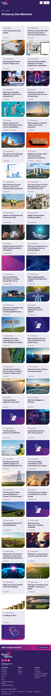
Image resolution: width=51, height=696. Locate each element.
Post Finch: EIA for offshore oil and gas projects (38, 370)
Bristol (19, 669)
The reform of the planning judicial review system (12, 155)
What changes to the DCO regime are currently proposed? (37, 125)
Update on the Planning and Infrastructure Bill (13, 216)
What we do (4, 671)
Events (3, 679)
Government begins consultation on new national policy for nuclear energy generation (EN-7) (37, 464)
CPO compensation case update (12, 32)
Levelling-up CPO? (9, 615)
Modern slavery (37, 691)
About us (3, 675)
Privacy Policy (12, 691)
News (2, 677)
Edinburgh (20, 671)
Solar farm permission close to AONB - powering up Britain (38, 587)
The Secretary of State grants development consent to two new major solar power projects (12, 495)
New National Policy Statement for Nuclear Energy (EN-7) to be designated (11, 280)
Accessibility (29, 691)
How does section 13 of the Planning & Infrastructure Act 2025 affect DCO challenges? (37, 187)
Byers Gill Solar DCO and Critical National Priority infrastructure (36, 340)
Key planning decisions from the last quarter (36, 432)
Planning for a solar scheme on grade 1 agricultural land (38, 555)
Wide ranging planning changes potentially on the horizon (37, 279)
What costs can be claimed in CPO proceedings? (13, 586)
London (19, 673)
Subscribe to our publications (41, 673)
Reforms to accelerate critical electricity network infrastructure (37, 94)
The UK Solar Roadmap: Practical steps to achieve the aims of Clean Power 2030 (12, 372)
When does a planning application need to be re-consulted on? (12, 94)
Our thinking (4, 673)
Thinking (7, 10)
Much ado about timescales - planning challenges (35, 525)
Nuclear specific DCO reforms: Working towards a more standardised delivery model (12, 126)
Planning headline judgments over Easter (11, 401)
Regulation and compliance (7, 685)
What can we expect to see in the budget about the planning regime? (37, 248)
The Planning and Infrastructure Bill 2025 (11, 432)
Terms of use (4, 691)
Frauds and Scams (21, 691)
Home (2, 10)
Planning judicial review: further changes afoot (11, 62)
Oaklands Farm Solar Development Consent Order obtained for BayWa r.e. (12, 341)
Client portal (37, 677)
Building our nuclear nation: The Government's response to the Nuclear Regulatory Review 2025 (37, 157)
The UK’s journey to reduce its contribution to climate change (37, 494)
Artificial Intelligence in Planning (36, 401)
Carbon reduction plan (6, 693)
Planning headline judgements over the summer (35, 310)
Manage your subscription (40, 675)
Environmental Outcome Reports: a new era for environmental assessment (12, 186)
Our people (3, 669)
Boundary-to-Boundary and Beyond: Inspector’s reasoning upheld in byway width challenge (13, 311)
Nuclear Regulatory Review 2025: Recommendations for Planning (13, 248)
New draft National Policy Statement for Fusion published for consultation (37, 63)
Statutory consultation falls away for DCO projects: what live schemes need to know (38, 34)
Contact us (37, 669)
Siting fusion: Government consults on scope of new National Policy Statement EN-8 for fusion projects (12, 557)
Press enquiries (38, 671)
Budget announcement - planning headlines (36, 216)
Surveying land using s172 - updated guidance (13, 524)
